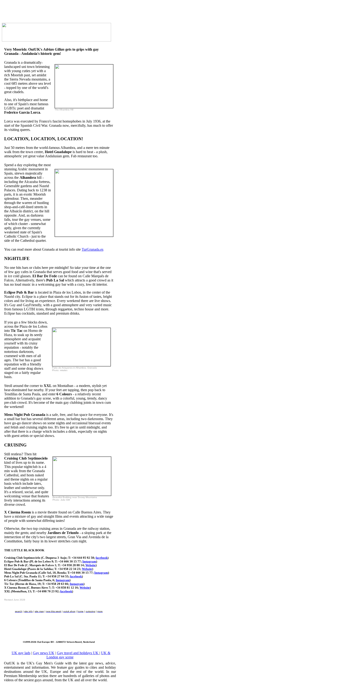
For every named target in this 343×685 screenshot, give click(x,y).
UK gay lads (21, 653)
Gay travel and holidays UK (78, 653)
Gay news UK (43, 653)
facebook (102, 557)
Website (90, 565)
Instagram (89, 561)
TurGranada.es (92, 249)
